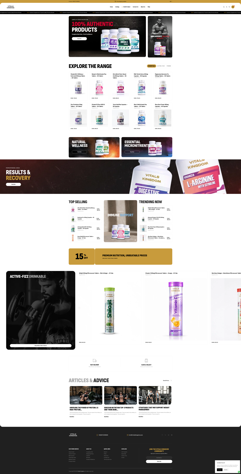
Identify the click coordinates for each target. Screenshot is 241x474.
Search (105, 452)
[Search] (224, 7)
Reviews (88, 457)
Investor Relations (90, 459)
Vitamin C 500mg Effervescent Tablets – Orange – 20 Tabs (161, 273)
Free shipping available (121, 1)
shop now (132, 152)
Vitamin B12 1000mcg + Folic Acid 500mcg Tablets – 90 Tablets (78, 76)
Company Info (89, 452)
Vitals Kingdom (80, 471)
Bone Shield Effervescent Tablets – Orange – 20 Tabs (86, 237)
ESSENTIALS (151, 66)
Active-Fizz (124, 455)
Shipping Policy (90, 453)
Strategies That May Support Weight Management (154, 408)
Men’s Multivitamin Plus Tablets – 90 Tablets (140, 105)
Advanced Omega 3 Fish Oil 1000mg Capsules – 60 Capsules (156, 218)
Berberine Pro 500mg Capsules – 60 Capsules (86, 218)
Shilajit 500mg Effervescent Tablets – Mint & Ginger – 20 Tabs (156, 208)
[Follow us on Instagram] (168, 435)
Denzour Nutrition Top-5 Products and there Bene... (118, 408)
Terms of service (108, 459)
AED (170, 1)
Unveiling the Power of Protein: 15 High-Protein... (84, 408)
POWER (169, 66)
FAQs (105, 453)
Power (123, 457)
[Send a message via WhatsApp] (238, 471)
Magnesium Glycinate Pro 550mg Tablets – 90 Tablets (162, 75)
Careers (88, 455)
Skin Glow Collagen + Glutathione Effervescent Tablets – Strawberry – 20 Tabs (156, 237)
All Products (124, 452)
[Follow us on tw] (165, 435)
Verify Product (72, 453)
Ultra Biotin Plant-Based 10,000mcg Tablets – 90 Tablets (119, 76)
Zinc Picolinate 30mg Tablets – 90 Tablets (76, 105)
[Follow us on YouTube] (171, 435)
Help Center (71, 452)
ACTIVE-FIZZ (161, 66)
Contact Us (106, 457)
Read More (72, 416)
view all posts (166, 380)
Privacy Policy (72, 461)
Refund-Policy (72, 459)
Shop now (79, 38)
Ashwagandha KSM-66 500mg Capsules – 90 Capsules (84, 227)
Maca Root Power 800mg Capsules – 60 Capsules (162, 105)
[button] (239, 307)
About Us (106, 455)
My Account (71, 455)
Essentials (123, 453)
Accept (219, 469)
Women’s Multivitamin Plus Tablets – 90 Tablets (99, 75)
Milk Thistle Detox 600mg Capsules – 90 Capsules (141, 75)
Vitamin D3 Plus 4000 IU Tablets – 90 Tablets (98, 105)
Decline (225, 469)
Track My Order (72, 457)
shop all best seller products (41, 345)
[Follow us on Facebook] (162, 435)
